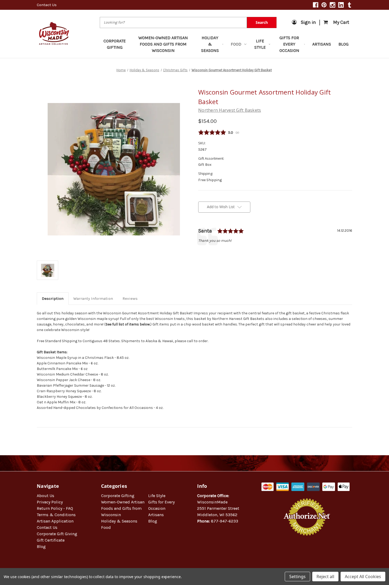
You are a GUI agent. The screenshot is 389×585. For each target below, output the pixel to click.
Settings (297, 576)
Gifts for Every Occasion (289, 44)
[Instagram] (332, 5)
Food (236, 44)
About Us (45, 495)
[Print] (218, 252)
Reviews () (275, 132)
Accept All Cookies (363, 576)
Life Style (260, 44)
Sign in (308, 22)
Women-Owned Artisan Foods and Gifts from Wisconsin (163, 44)
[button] (307, 552)
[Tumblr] (349, 5)
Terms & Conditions (56, 514)
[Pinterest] (324, 5)
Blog (343, 44)
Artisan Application (55, 521)
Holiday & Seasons (210, 44)
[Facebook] (315, 5)
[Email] (209, 252)
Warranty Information (93, 298)
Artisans (321, 44)
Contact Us (47, 4)
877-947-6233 (224, 521)
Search (262, 22)
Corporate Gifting (114, 44)
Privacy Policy (50, 501)
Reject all (325, 576)
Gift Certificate (51, 540)
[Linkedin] (341, 5)
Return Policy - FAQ (55, 508)
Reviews (130, 298)
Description (53, 298)
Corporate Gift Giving (57, 533)
